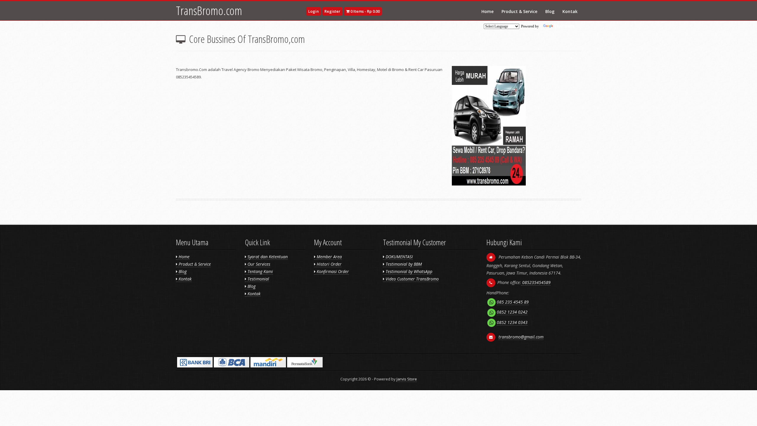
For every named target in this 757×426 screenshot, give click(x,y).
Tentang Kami (259, 271)
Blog (549, 11)
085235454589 (536, 282)
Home (487, 11)
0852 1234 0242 (512, 312)
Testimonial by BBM (403, 264)
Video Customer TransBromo (411, 279)
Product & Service (519, 11)
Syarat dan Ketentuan (267, 256)
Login (313, 11)
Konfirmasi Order (332, 271)
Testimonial (257, 279)
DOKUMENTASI (398, 256)
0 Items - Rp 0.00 (365, 11)
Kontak (570, 11)
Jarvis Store (407, 379)
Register (332, 11)
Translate (564, 26)
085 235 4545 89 (513, 302)
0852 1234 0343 (512, 322)
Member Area (329, 256)
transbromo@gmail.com (521, 337)
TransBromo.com (209, 10)
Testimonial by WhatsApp (408, 271)
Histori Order (329, 264)
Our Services (258, 264)
